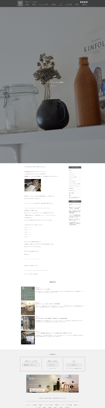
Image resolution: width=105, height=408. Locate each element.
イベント (70, 172)
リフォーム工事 (72, 181)
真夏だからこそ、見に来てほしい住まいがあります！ (74, 220)
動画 (70, 195)
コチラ (37, 246)
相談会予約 (84, 4)
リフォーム (71, 179)
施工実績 (27, 4)
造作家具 (34, 4)
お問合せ (77, 4)
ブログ (60, 4)
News (70, 170)
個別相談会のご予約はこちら (30, 365)
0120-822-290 (51, 365)
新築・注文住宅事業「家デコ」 (74, 197)
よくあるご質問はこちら (73, 365)
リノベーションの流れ (43, 4)
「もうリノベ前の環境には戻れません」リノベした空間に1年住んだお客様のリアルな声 (75, 216)
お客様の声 (54, 4)
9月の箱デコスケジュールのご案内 (75, 205)
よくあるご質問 (69, 4)
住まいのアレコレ (72, 190)
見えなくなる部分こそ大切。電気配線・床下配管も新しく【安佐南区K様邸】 (74, 212)
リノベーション (72, 174)
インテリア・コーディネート (74, 186)
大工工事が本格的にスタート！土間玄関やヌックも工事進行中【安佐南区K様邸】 (74, 223)
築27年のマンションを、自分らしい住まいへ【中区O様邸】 (74, 208)
